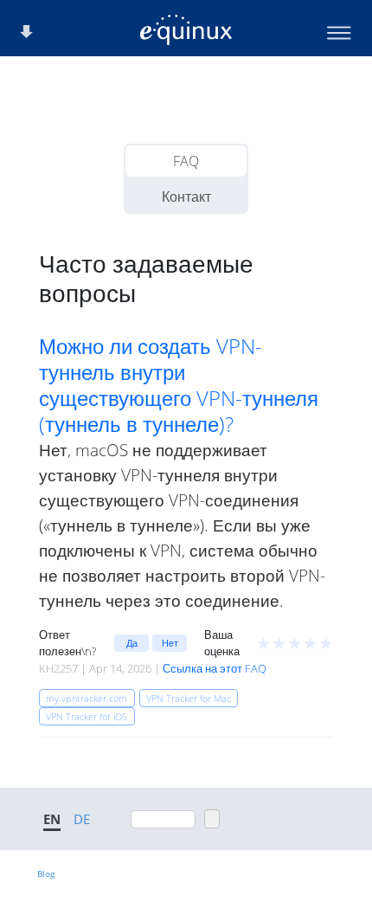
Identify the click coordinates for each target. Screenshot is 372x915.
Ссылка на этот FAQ (214, 668)
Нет (170, 642)
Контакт (186, 196)
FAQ (186, 161)
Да (132, 642)
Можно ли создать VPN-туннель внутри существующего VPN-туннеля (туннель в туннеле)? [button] (178, 385)
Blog (46, 873)
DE (82, 819)
